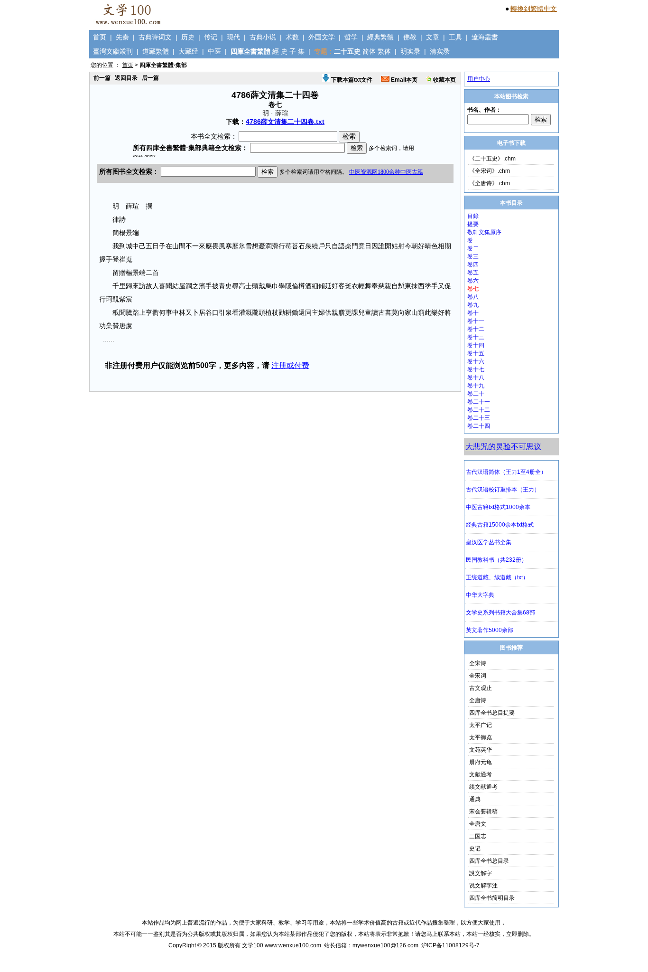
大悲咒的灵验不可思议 (503, 447)
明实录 (410, 51)
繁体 (384, 51)
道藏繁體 (155, 51)
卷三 (473, 256)
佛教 (410, 37)
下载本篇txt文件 (351, 79)
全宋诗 (477, 663)
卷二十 (475, 393)
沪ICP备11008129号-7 (450, 945)
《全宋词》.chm (489, 171)
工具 (455, 37)
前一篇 (102, 78)
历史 (187, 37)
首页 (99, 37)
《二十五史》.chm (492, 158)
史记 (475, 848)
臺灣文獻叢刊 (113, 51)
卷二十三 (478, 418)
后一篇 (150, 78)
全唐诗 (477, 700)
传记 (210, 37)
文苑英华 (480, 749)
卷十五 (475, 353)
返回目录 (126, 78)
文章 (432, 37)
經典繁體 (380, 37)
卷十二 (475, 329)
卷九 (473, 305)
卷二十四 (478, 426)
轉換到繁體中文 (533, 8)
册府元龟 (480, 762)
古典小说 (263, 37)
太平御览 (480, 737)
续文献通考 (483, 786)
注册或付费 (290, 365)
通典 (475, 799)
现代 (233, 37)
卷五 (473, 272)
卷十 (473, 313)
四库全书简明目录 (492, 898)
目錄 (473, 216)
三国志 (477, 836)
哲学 (351, 37)
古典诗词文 (155, 37)
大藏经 (188, 51)
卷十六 (475, 361)
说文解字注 (483, 885)
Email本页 (403, 79)
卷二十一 (478, 401)
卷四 (473, 264)
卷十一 (475, 321)
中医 (214, 51)
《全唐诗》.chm (489, 183)
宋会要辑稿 (483, 811)
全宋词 (477, 675)
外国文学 (321, 37)
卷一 (473, 240)
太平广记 (480, 725)
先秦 (122, 37)
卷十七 (475, 369)
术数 (292, 37)
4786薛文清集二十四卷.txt (285, 121)
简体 (369, 51)
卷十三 (475, 337)
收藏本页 (444, 79)
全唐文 (477, 824)
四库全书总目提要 (492, 712)
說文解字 (480, 873)
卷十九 (475, 385)
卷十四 (475, 345)
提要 (473, 224)
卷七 (473, 288)
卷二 (473, 248)
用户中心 (478, 78)
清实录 (440, 51)
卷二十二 (478, 409)
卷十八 (475, 377)
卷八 (473, 296)
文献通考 (480, 774)
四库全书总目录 (489, 861)
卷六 (473, 280)
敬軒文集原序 (484, 232)
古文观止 (480, 688)
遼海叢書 (485, 37)
